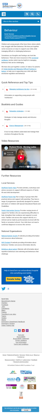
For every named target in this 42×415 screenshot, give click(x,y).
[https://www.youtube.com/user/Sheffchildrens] (23, 330)
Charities (4, 303)
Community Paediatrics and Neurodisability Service (20, 36)
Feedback (4, 305)
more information (14, 410)
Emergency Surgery (8, 323)
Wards (3, 320)
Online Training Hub (7, 325)
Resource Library (10, 359)
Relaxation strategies (16, 111)
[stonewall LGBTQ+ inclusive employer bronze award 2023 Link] (31, 387)
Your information (21, 342)
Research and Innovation (21, 361)
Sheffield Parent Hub (8, 197)
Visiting (3, 318)
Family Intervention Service (10, 210)
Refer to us (29, 355)
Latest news (26, 359)
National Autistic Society (9, 236)
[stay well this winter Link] (26, 372)
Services (11, 34)
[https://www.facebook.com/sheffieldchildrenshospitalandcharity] (19, 330)
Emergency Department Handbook (13, 322)
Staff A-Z (19, 359)
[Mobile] (37, 14)
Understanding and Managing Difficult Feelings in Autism (18, 70)
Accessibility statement (21, 339)
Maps (3, 310)
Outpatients (5, 308)
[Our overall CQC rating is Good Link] (11, 387)
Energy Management (16, 126)
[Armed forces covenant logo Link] (21, 395)
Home (6, 34)
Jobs (3, 307)
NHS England (5, 242)
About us (36, 355)
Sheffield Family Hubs (8, 188)
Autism (7, 38)
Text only (21, 335)
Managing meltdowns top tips (19, 89)
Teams (3, 316)
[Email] (32, 14)
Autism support (15, 38)
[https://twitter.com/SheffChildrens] (15, 330)
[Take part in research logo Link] (14, 379)
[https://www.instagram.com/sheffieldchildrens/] (27, 330)
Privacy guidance (21, 340)
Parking (4, 312)
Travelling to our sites (8, 314)
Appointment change (8, 301)
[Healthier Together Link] (13, 372)
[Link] (22, 387)
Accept (26, 410)
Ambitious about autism (9, 249)
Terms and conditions (21, 344)
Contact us (21, 356)
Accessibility (21, 337)
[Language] (26, 14)
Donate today (13, 279)
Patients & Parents (13, 355)
